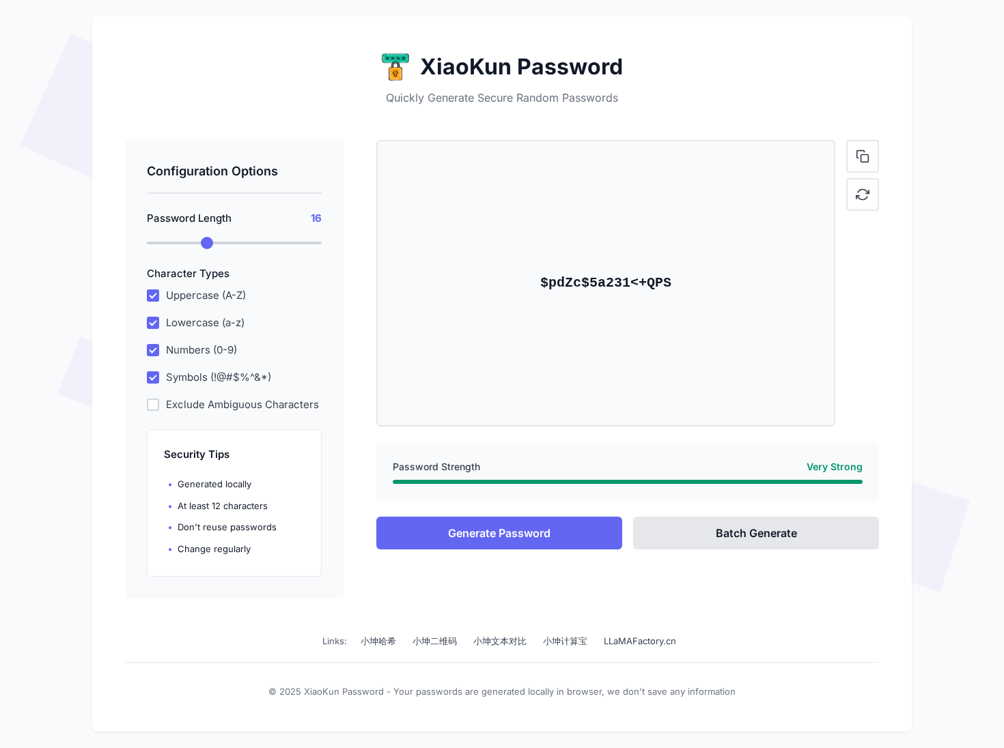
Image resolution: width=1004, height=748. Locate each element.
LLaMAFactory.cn (640, 640)
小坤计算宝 (565, 640)
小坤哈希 (378, 640)
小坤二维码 (435, 640)
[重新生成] (862, 194)
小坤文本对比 (500, 640)
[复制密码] (862, 156)
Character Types (188, 273)
